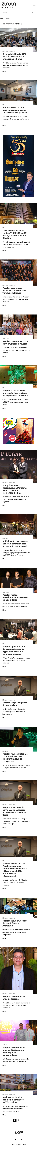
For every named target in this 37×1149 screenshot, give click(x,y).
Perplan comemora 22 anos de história (13, 997)
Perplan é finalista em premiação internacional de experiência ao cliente (15, 393)
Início (1, 19)
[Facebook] (15, 1139)
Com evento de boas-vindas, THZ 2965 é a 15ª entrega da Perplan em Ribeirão (14, 234)
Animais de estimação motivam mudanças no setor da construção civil (14, 110)
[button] (32, 12)
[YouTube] (22, 1139)
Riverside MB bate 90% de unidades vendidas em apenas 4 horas (14, 56)
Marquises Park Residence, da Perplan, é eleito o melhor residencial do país (14, 489)
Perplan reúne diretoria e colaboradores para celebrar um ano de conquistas (15, 758)
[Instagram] (18, 1139)
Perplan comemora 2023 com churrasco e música (15, 342)
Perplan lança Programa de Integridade (14, 703)
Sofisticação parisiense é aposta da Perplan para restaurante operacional (15, 543)
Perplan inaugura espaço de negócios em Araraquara (15, 923)
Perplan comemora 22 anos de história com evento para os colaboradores (13, 1051)
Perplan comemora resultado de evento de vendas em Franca (14, 290)
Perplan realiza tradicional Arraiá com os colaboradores (15, 597)
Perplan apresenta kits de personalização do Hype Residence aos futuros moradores (13, 650)
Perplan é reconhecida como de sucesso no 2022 (14, 811)
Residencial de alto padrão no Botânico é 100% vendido (13, 1099)
